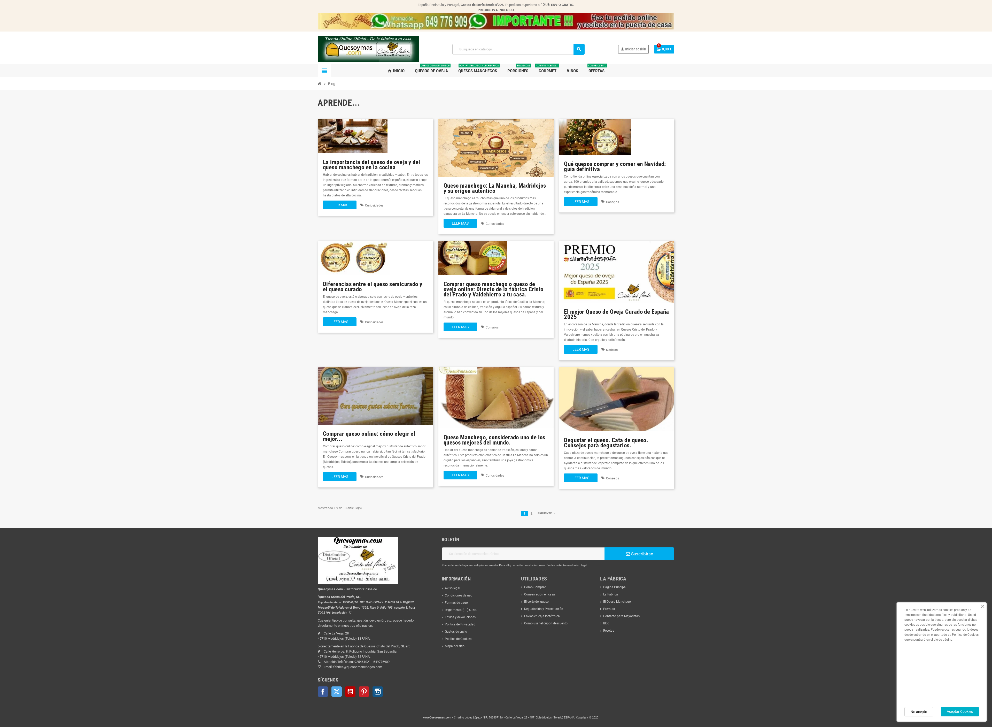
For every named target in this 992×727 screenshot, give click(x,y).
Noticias (612, 350)
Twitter (336, 691)
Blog (606, 623)
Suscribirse (641, 553)
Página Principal (614, 587)
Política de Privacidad (460, 624)
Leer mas (339, 205)
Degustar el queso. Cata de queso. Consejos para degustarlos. (606, 443)
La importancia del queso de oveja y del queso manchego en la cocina (371, 165)
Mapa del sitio (454, 646)
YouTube (350, 691)
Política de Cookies (458, 639)
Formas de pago (456, 602)
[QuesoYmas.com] (368, 49)
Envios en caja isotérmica (542, 616)
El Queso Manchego (617, 601)
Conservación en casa (539, 594)
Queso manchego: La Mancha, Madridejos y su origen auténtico (495, 188)
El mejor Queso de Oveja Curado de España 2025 (616, 314)
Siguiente (545, 513)
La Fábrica (610, 594)
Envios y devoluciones (460, 617)
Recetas (608, 630)
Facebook (323, 691)
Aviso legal (452, 588)
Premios (609, 609)
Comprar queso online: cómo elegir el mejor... (369, 436)
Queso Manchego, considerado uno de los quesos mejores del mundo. (494, 440)
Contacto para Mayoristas (621, 616)
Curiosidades (374, 205)
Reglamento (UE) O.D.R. (461, 610)
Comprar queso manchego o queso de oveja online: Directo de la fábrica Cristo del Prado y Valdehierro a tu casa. (494, 289)
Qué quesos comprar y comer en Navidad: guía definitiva (615, 166)
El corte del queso (536, 601)
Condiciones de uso (458, 595)
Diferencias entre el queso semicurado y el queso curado (372, 287)
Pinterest (364, 691)
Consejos (612, 202)
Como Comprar (535, 587)
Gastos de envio (456, 631)
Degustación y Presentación (543, 609)
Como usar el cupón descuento (546, 623)
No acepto (919, 712)
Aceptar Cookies (960, 711)
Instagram (378, 691)
